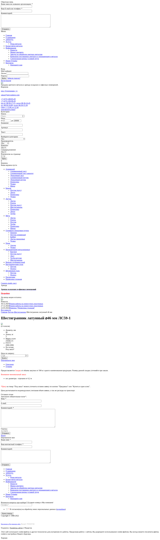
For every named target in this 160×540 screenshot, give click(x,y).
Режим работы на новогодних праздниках (26, 304)
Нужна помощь (7, 513)
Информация (11, 48)
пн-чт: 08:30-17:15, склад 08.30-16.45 (15, 103)
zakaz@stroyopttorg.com (10, 95)
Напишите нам (16, 65)
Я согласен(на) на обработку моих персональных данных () (37, 509)
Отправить (5, 29)
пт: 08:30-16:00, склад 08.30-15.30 (14, 105)
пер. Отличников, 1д (9, 91)
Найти (4, 159)
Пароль (4, 76)
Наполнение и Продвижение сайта (10, 524)
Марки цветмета (16, 52)
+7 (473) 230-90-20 (8, 101)
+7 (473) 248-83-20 (8, 99)
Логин (3, 73)
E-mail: (3, 403)
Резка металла (15, 44)
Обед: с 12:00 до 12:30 (10, 107)
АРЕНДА (9, 40)
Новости (13, 50)
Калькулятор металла (14, 46)
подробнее (61, 509)
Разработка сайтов (16, 528)
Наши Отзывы (11, 61)
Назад (3, 436)
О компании (10, 37)
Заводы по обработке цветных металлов (26, 54)
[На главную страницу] (2, 83)
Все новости (6, 310)
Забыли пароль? (13, 78)
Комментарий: (7, 408)
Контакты (9, 63)
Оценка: (4, 429)
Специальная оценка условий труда (24, 59)
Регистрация (6, 81)
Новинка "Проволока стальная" (22, 308)
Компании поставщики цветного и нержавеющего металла (34, 57)
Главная (9, 35)
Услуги (8, 42)
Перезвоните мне (8, 360)
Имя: (3, 399)
